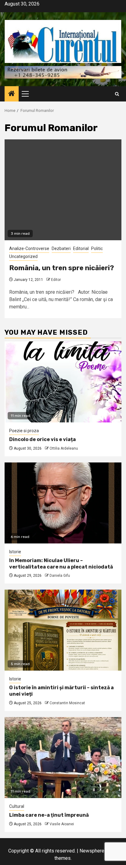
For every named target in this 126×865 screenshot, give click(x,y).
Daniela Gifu (60, 575)
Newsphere (92, 851)
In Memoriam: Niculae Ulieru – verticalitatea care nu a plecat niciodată (61, 564)
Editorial (81, 248)
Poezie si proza (24, 430)
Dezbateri (61, 248)
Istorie (15, 551)
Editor (56, 280)
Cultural (16, 806)
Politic (97, 248)
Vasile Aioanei (62, 824)
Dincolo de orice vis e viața (42, 439)
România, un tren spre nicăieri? (61, 268)
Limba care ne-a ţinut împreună (49, 815)
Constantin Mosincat (67, 703)
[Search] (117, 94)
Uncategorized (23, 256)
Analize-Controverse (29, 248)
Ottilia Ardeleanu (64, 448)
